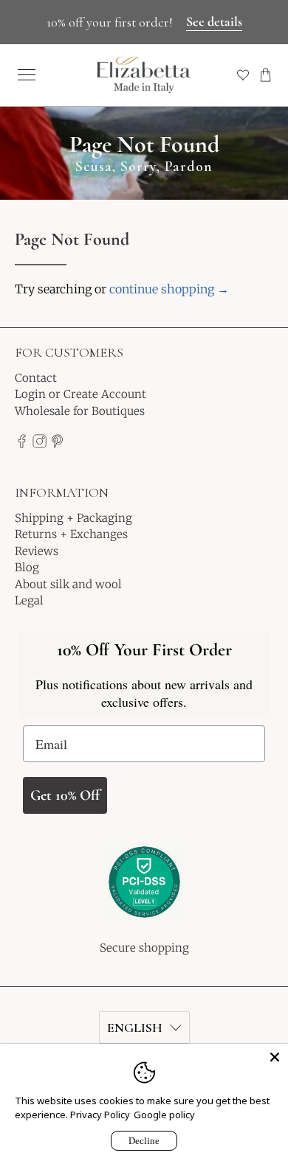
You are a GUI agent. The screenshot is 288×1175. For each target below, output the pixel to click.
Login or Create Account (80, 394)
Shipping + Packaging (73, 518)
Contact (36, 378)
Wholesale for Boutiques (80, 411)
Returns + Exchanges (71, 534)
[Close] (274, 1057)
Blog (27, 567)
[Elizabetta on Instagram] (39, 444)
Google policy (164, 1114)
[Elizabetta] (144, 892)
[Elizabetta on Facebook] (22, 444)
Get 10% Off (65, 795)
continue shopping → (169, 289)
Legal (29, 600)
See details (214, 21)
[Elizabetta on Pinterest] (57, 444)
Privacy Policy (100, 1114)
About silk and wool (68, 584)
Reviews (36, 551)
